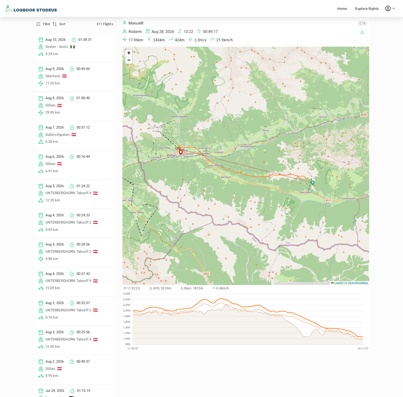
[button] (177, 148)
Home (342, 9)
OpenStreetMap (358, 283)
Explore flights (367, 9)
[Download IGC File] (362, 32)
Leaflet (338, 283)
